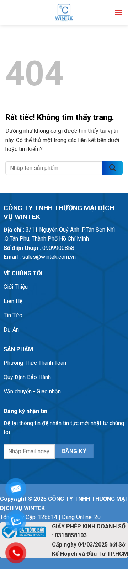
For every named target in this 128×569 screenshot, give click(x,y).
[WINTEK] (63, 12)
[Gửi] (112, 168)
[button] (118, 12)
